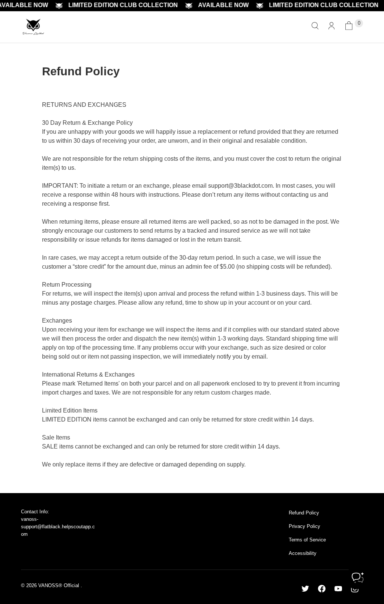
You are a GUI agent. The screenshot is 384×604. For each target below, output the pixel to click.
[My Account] (331, 27)
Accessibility (302, 553)
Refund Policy (304, 513)
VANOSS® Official (59, 585)
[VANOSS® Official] (33, 27)
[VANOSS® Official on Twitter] (305, 588)
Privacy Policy (304, 526)
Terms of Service (307, 540)
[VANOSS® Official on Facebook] (322, 588)
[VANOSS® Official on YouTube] (338, 588)
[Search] (315, 27)
